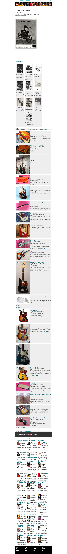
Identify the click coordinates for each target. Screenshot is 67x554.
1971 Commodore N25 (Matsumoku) (31, 472)
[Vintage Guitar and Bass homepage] (22, 0)
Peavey (34, 551)
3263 (39, 522)
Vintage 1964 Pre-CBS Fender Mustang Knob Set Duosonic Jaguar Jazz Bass (40, 418)
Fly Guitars (35, 434)
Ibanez (34, 546)
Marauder (19, 502)
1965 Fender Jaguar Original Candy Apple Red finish (38, 224)
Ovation (34, 550)
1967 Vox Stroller (20, 535)
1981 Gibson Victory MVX (31, 450)
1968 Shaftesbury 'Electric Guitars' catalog (42, 515)
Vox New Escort (33, 504)
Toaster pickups (43, 480)
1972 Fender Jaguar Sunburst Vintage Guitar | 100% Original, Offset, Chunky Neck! (40, 310)
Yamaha (43, 551)
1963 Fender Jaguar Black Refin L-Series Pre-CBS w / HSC (39, 262)
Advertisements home (19, 61)
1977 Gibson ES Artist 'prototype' (41, 536)
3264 (46, 519)
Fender (17, 549)
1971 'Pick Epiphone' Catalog (41, 483)
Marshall (35, 548)
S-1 (20, 502)
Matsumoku (35, 443)
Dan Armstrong (18, 547)
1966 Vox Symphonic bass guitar (32, 515)
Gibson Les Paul (31, 448)
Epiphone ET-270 (43, 442)
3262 (45, 521)
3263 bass (34, 498)
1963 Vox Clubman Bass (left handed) (31, 536)
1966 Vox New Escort (31, 503)
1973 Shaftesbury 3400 (31, 440)
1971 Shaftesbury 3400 (21, 450)
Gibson (26, 546)
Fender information (20, 60)
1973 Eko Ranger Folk (21, 514)
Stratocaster (28, 458)
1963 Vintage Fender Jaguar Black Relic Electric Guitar (38, 186)
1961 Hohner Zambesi (42, 493)
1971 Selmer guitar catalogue (30, 462)
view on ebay (43, 140)
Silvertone (43, 548)
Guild (25, 548)
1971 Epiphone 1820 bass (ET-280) (21, 483)
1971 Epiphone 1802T (41, 440)
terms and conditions (46, 129)
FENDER (16, 7)
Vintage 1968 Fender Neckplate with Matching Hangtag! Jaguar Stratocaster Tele (40, 240)
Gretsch (26, 547)
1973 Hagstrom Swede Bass (22, 440)
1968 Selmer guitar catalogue (41, 462)
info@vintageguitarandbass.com (21, 434)
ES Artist (44, 537)
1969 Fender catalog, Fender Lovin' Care (41, 504)
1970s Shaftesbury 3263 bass (31, 493)
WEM (42, 550)
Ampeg (17, 546)
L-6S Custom (23, 502)
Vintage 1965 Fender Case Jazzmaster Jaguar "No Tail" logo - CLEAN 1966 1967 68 (39, 176)
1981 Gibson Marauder (31, 482)
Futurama (17, 550)
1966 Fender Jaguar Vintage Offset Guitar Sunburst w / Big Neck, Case (40, 251)
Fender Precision (32, 518)
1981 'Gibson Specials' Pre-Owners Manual (21, 493)
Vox (42, 549)
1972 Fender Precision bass (42, 524)
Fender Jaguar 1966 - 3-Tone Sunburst (36, 367)
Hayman (26, 550)
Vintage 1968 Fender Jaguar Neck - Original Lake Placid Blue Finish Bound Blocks (39, 202)
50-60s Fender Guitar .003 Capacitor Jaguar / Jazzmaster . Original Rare (40, 395)
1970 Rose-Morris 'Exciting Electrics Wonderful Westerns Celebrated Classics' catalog (21, 526)
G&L (16, 551)
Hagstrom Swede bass (23, 441)
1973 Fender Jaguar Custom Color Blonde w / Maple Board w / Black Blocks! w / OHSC (40, 213)
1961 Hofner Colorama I (21, 472)
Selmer (26, 473)
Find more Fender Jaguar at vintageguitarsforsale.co (33, 429)
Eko (16, 548)
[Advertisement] (29, 54)
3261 (39, 521)
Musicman (35, 549)
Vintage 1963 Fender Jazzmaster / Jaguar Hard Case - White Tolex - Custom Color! (40, 383)
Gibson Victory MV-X (33, 451)
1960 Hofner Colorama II (42, 472)
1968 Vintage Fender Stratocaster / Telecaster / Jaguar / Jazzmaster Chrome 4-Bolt (39, 296)
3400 (20, 455)
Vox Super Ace (22, 504)
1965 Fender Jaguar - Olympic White (36, 132)
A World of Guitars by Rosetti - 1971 (20, 462)
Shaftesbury (21, 451)
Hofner (26, 551)
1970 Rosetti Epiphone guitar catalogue (42, 451)
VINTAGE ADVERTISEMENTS (21, 7)
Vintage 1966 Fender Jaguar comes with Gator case (38, 156)
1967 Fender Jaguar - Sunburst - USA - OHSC (37, 145)
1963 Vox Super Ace (20, 503)
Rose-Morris (24, 452)
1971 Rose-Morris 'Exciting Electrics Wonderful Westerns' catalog (32, 525)
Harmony (26, 549)
